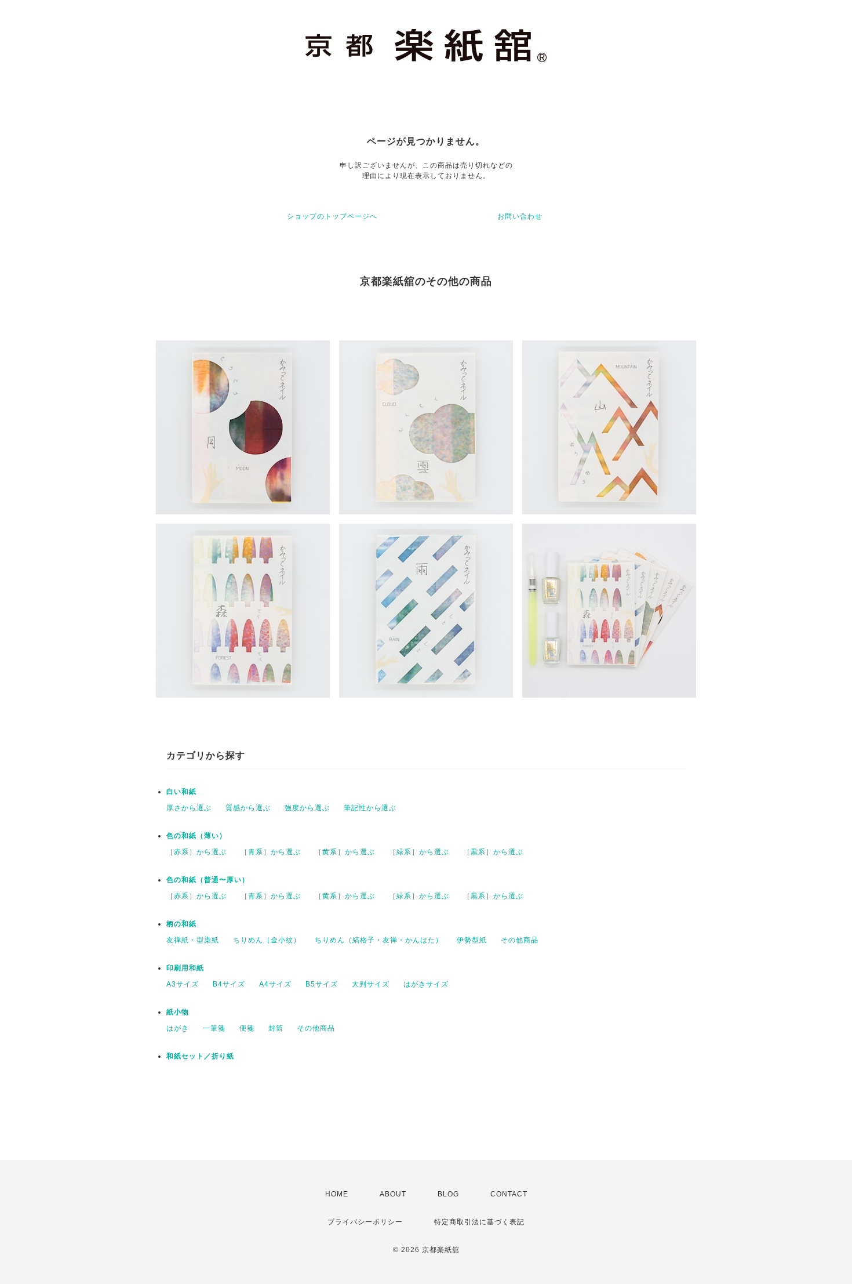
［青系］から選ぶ (271, 852)
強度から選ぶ (307, 808)
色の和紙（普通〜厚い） (207, 880)
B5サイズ (321, 984)
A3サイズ (182, 984)
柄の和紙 (181, 924)
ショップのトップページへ (332, 216)
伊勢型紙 (472, 940)
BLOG (448, 1194)
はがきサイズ (426, 984)
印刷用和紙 (185, 968)
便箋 (246, 1028)
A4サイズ (275, 984)
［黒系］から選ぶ (493, 852)
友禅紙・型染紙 (192, 940)
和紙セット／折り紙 (200, 1056)
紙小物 (177, 1012)
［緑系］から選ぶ (419, 852)
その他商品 (519, 940)
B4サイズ (229, 984)
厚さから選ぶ (189, 808)
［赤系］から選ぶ (196, 852)
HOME (336, 1194)
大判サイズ (370, 984)
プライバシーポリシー (365, 1222)
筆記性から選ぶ (370, 808)
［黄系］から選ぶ (345, 852)
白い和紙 (181, 792)
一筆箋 (214, 1028)
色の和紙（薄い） (196, 836)
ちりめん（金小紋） (267, 940)
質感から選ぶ (248, 808)
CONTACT (508, 1194)
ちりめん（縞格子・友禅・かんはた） (379, 940)
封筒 (275, 1028)
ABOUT (393, 1194)
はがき (177, 1028)
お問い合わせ (519, 216)
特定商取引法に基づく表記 (479, 1222)
